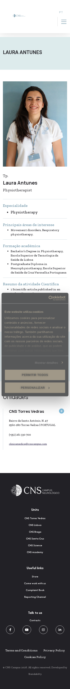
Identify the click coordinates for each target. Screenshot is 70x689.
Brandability (35, 674)
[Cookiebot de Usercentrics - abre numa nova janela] (49, 298)
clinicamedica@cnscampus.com (28, 444)
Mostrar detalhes (46, 362)
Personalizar (33, 387)
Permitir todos (35, 375)
